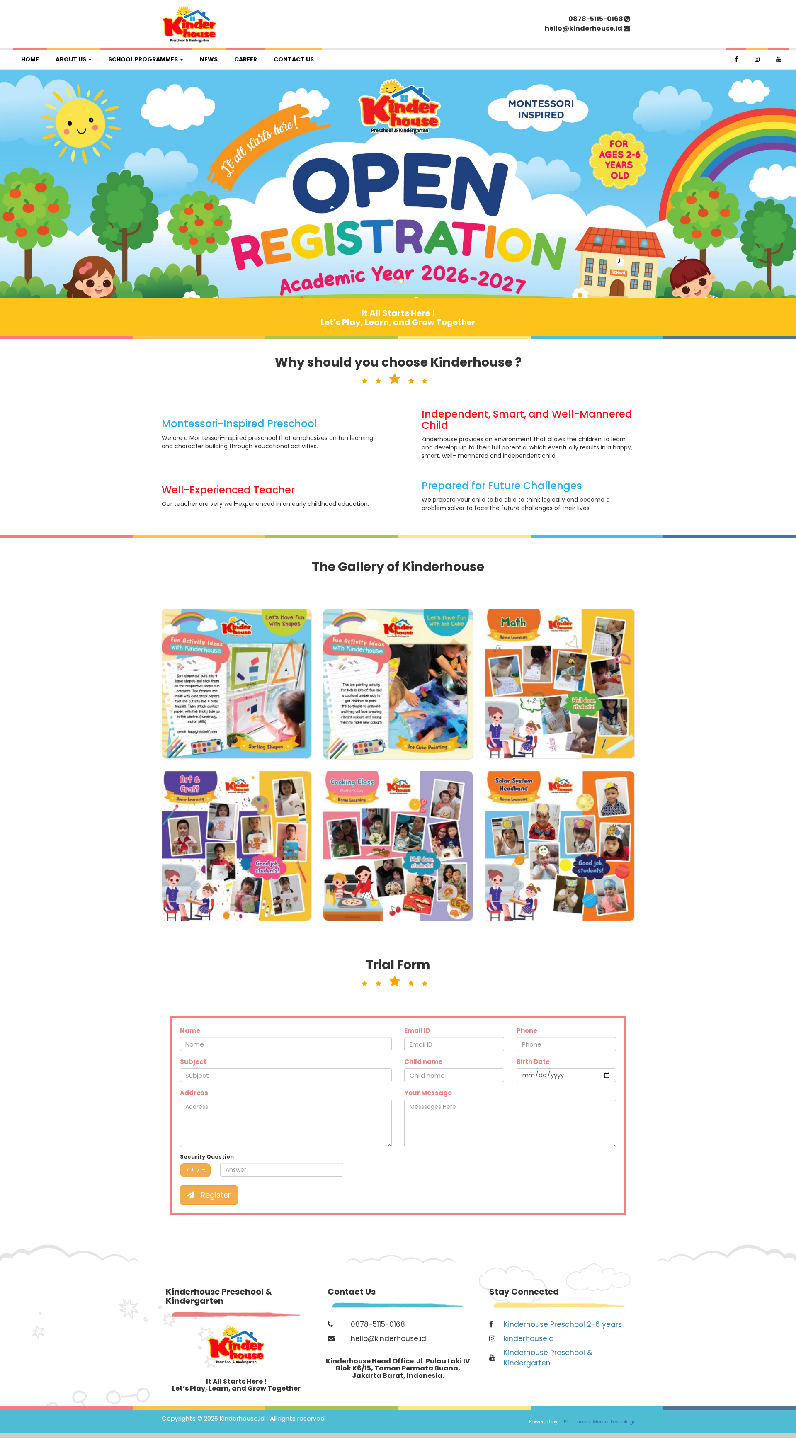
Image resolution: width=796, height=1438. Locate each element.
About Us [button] (71, 59)
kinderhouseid (529, 1338)
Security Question (207, 1157)
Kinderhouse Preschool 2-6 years (563, 1324)
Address (194, 1092)
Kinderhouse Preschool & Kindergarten (548, 1358)
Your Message (428, 1092)
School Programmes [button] (143, 59)
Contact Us (294, 59)
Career (245, 59)
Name (190, 1030)
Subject (193, 1061)
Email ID (417, 1030)
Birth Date (533, 1061)
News (209, 59)
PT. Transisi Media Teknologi (597, 1421)
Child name (423, 1061)
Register (215, 1195)
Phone (527, 1030)
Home (30, 59)
